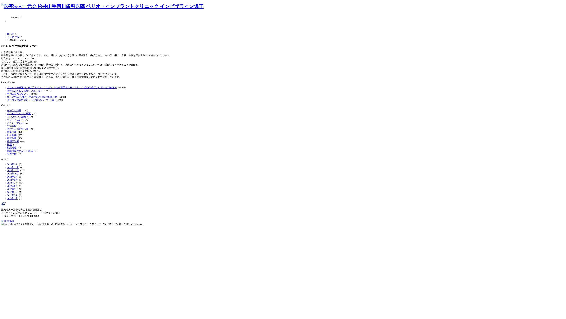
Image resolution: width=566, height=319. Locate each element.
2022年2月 (12, 198)
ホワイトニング (15, 119)
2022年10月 (13, 173)
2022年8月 (12, 180)
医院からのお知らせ (17, 129)
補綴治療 (12, 147)
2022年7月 (12, 183)
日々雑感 (12, 135)
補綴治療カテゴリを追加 (20, 150)
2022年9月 (12, 176)
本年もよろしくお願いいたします (24, 90)
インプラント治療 (16, 116)
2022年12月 (13, 167)
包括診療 (12, 126)
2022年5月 (12, 189)
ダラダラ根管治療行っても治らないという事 (30, 100)
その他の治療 (14, 110)
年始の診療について (17, 93)
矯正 (9, 144)
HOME (10, 34)
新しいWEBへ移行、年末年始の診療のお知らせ (32, 97)
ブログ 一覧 (13, 36)
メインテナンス (15, 123)
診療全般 (12, 154)
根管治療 (12, 138)
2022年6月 (12, 186)
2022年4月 (12, 192)
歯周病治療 (13, 141)
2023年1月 (12, 164)
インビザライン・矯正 (19, 113)
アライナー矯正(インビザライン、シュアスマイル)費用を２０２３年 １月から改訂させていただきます (62, 87)
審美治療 (12, 132)
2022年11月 (13, 170)
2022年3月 (12, 195)
